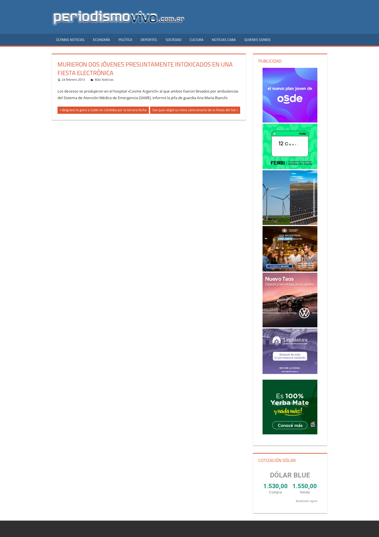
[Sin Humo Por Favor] (290, 249)
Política (125, 39)
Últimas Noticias (70, 39)
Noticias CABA (224, 39)
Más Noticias (104, 79)
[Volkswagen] (290, 300)
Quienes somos (257, 39)
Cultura (197, 39)
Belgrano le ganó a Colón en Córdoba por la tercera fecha (104, 111)
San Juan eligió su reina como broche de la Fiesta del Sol (193, 111)
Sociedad (173, 39)
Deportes (149, 39)
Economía (101, 39)
